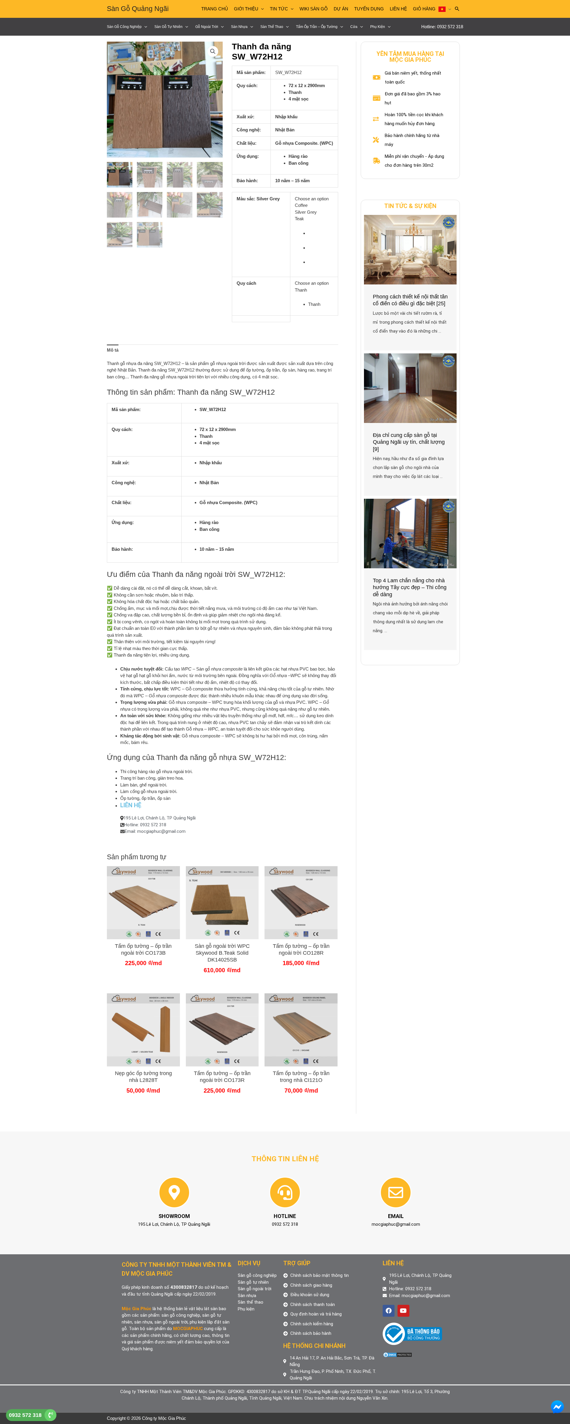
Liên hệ (398, 8)
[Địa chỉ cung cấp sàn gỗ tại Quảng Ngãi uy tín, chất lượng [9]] (410, 387)
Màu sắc (245, 198)
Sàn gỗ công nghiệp (124, 27)
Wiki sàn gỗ (314, 8)
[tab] (112, 350)
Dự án (341, 8)
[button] (213, 51)
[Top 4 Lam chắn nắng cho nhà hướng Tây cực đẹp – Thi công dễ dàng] (410, 533)
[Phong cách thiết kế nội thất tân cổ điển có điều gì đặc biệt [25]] (410, 249)
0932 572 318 (25, 1415)
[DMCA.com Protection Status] (397, 1354)
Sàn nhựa (239, 27)
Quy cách (246, 283)
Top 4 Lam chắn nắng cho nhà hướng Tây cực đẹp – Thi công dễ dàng (409, 587)
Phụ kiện (377, 27)
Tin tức (279, 8)
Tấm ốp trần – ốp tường (317, 27)
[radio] (320, 233)
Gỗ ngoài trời (206, 27)
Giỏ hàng (424, 8)
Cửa (353, 27)
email (396, 1216)
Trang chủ (214, 8)
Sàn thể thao (271, 27)
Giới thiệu (246, 8)
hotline (285, 1216)
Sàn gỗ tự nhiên (168, 27)
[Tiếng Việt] (444, 9)
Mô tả (112, 350)
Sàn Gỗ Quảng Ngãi (138, 8)
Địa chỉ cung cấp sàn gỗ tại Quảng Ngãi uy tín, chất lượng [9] (409, 442)
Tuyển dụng (369, 8)
